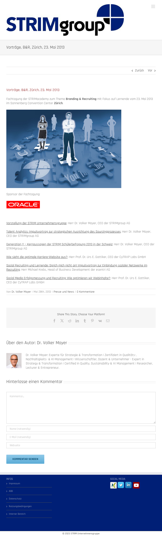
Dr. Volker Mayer (21, 292)
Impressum (14, 483)
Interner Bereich (17, 514)
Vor (150, 70)
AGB (11, 491)
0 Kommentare (85, 292)
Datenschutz (15, 498)
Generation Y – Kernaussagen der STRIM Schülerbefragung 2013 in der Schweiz (59, 244)
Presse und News (64, 292)
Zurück (139, 70)
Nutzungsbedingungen (20, 506)
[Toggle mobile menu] (153, 6)
